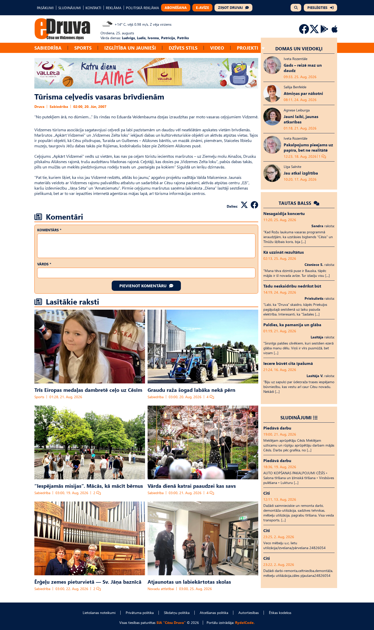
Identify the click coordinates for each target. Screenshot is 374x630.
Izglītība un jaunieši (130, 48)
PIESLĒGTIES (317, 7)
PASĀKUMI (45, 7)
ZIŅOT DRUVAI (230, 7)
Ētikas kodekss (280, 612)
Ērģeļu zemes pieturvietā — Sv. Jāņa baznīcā (87, 581)
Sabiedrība (48, 48)
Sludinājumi (296, 417)
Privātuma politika (140, 612)
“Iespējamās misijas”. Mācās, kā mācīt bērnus (88, 485)
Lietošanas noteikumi (99, 612)
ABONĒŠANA (176, 7)
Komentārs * (49, 229)
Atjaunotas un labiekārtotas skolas (189, 581)
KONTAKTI (93, 7)
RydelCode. (245, 622)
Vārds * (44, 264)
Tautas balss (295, 203)
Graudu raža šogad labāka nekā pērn (191, 389)
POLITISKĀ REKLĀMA (142, 7)
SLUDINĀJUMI (69, 7)
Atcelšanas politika (214, 612)
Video (217, 48)
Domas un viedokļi (299, 48)
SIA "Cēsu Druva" (171, 622)
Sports (83, 48)
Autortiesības (248, 612)
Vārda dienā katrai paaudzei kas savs (192, 485)
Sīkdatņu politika (177, 612)
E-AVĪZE (202, 7)
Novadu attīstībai (161, 588)
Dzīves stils (183, 48)
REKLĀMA (113, 7)
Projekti (247, 48)
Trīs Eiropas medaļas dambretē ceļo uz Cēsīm (88, 389)
